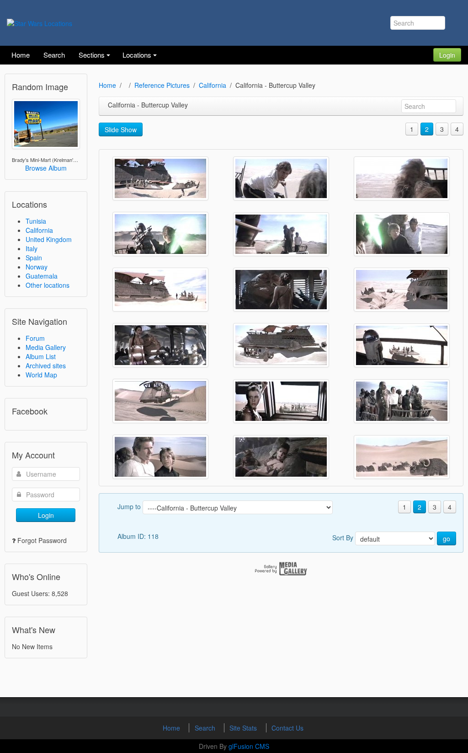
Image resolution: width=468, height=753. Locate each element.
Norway (37, 266)
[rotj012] (402, 401)
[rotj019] (281, 290)
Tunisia (36, 221)
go (446, 538)
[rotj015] (402, 345)
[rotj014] (160, 401)
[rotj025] (281, 178)
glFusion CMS (249, 746)
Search (206, 727)
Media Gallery (46, 347)
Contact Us (287, 727)
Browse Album (46, 167)
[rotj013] (281, 401)
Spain (34, 257)
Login (447, 54)
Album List (41, 356)
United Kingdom (49, 239)
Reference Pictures (162, 85)
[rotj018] (402, 290)
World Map (41, 374)
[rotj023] (160, 234)
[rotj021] (402, 234)
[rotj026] (160, 178)
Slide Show (121, 129)
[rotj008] (402, 457)
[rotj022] (281, 234)
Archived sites (46, 365)
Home (107, 85)
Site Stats (244, 727)
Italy (31, 248)
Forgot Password (42, 540)
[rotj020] (160, 290)
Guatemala (42, 275)
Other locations (47, 285)
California (39, 230)
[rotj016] (281, 345)
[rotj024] (402, 178)
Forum (35, 338)
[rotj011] (160, 457)
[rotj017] (160, 345)
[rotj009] (281, 457)
